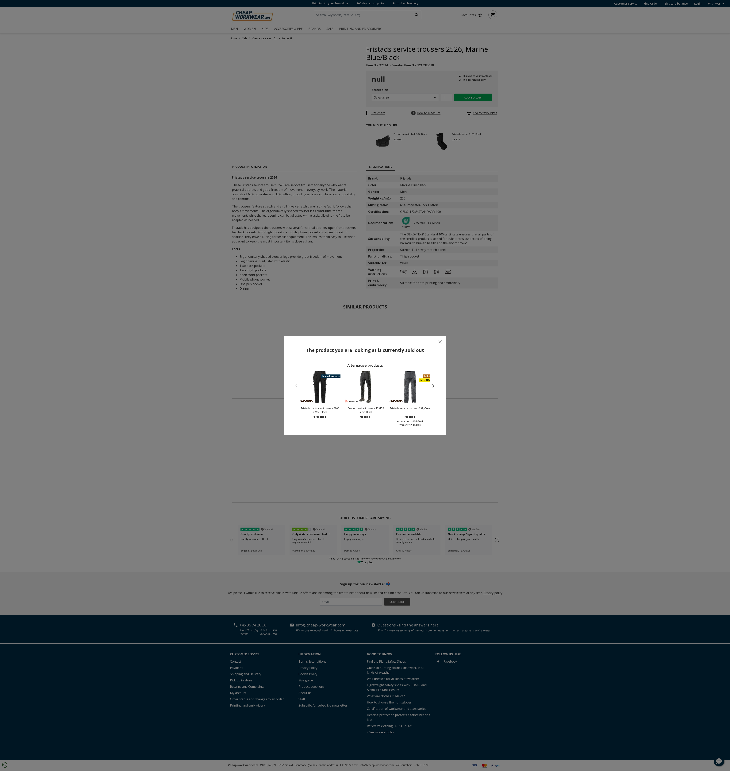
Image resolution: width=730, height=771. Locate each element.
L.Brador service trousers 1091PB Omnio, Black (365, 410)
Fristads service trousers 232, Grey (410, 408)
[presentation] (431, 385)
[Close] (440, 341)
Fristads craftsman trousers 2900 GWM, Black (320, 410)
